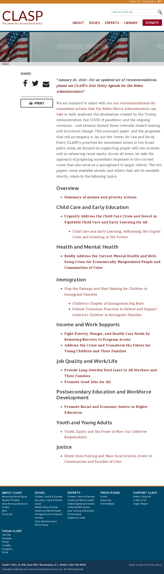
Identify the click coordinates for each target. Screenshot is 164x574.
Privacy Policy (155, 564)
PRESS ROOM (110, 492)
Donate (152, 23)
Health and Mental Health (48, 510)
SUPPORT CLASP (145, 492)
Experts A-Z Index (76, 517)
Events (103, 496)
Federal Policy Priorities (46, 507)
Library (131, 23)
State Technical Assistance (15, 503)
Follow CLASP (12, 531)
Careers (5, 507)
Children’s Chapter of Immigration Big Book (107, 303)
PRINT (39, 103)
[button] (25, 86)
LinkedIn (6, 545)
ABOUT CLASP (12, 492)
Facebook (6, 538)
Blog (131, 564)
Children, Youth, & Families (48, 496)
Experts (112, 23)
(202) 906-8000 (77, 564)
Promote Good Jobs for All (87, 382)
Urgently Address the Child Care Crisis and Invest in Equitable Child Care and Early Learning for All (110, 219)
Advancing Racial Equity (14, 496)
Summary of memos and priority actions (100, 198)
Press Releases (107, 503)
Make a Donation (142, 496)
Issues (94, 23)
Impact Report (140, 503)
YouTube (6, 534)
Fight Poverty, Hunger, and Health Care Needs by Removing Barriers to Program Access (107, 337)
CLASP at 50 (139, 500)
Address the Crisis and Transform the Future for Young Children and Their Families (107, 348)
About (78, 23)
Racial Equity (41, 524)
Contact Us (135, 1)
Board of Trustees (10, 500)
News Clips (105, 500)
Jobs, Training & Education (81, 510)
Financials (7, 514)
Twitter (5, 541)
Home (5, 63)
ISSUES (40, 492)
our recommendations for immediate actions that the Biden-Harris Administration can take (106, 109)
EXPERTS (74, 492)
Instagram (7, 549)
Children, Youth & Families (81, 496)
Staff (4, 510)
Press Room (148, 1)
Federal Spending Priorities (81, 503)
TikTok (5, 552)
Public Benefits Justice (46, 521)
